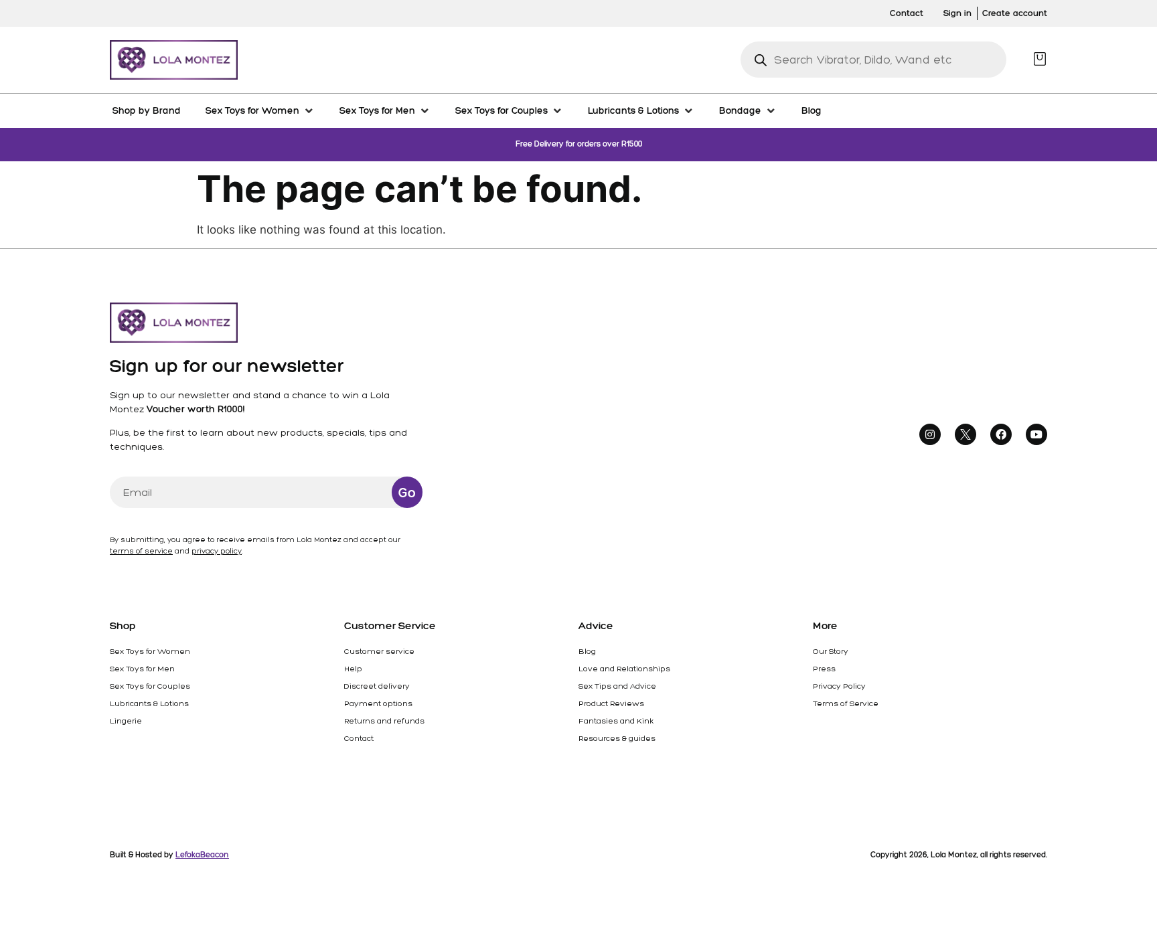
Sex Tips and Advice (617, 686)
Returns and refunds (384, 721)
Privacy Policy (839, 686)
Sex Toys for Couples (150, 686)
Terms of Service (845, 703)
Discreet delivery (377, 686)
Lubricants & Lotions (149, 703)
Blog (587, 651)
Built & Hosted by (169, 854)
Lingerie (126, 721)
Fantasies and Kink (615, 721)
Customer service (379, 651)
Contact (359, 738)
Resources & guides (616, 738)
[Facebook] (1001, 434)
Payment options (378, 703)
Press (824, 668)
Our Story (830, 651)
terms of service (141, 551)
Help (353, 668)
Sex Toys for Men (142, 668)
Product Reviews (611, 703)
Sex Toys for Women (150, 651)
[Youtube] (1036, 434)
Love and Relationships (624, 668)
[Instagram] (930, 434)
